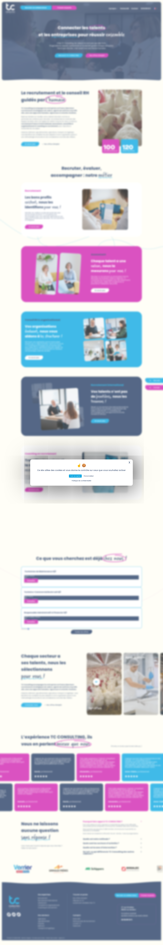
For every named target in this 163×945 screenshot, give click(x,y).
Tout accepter (75, 476)
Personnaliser (89, 476)
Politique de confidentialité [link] (81, 481)
